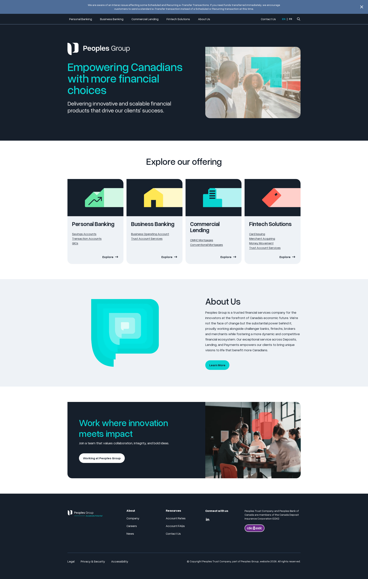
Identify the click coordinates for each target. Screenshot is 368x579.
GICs (75, 243)
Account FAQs (175, 526)
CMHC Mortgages (201, 240)
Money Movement (261, 243)
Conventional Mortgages (206, 245)
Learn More (217, 365)
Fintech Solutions (178, 19)
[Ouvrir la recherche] (299, 19)
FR (290, 19)
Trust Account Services (147, 238)
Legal (71, 561)
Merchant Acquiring (262, 238)
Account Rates (176, 518)
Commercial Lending (145, 19)
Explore (107, 257)
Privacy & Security (93, 561)
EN (283, 19)
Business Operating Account (150, 234)
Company (133, 518)
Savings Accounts (84, 234)
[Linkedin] (207, 519)
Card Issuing (257, 234)
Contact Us (268, 19)
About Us (204, 19)
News (130, 533)
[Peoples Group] (85, 515)
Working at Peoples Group (102, 458)
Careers (132, 526)
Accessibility (119, 561)
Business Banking (111, 19)
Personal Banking (80, 19)
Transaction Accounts (87, 238)
